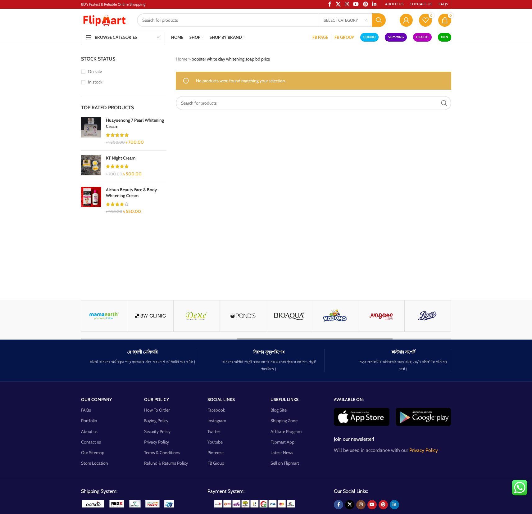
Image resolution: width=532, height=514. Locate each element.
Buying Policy (156, 420)
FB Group (215, 463)
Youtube (215, 442)
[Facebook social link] (338, 504)
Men (444, 37)
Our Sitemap (92, 452)
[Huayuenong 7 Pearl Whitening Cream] (91, 131)
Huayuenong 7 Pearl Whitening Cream (135, 123)
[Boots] (428, 315)
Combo (369, 37)
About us (89, 431)
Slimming (396, 37)
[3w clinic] (150, 315)
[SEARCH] (379, 20)
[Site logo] (104, 19)
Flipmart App (282, 442)
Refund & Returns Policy (166, 463)
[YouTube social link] (372, 504)
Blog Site (279, 410)
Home (181, 59)
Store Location (94, 463)
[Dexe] (197, 315)
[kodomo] (335, 315)
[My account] (406, 20)
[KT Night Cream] (91, 166)
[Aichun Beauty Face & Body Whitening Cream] (91, 201)
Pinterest (215, 452)
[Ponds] (243, 315)
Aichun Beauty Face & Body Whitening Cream (131, 193)
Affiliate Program (286, 431)
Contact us (91, 442)
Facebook (216, 410)
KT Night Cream (120, 158)
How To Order (157, 410)
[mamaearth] (104, 315)
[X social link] (349, 504)
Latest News (282, 452)
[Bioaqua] (289, 315)
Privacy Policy (156, 442)
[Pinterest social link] (383, 504)
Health (422, 37)
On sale (95, 71)
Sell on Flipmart (285, 463)
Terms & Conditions (162, 452)
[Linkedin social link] (394, 504)
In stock (95, 82)
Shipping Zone (284, 420)
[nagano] (381, 315)
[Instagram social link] (361, 504)
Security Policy (157, 431)
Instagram (216, 420)
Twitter (213, 431)
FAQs (86, 410)
